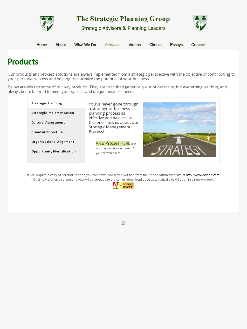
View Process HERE (113, 143)
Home (41, 45)
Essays (176, 45)
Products (112, 45)
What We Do (85, 45)
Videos (135, 45)
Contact (198, 45)
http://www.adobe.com (202, 175)
